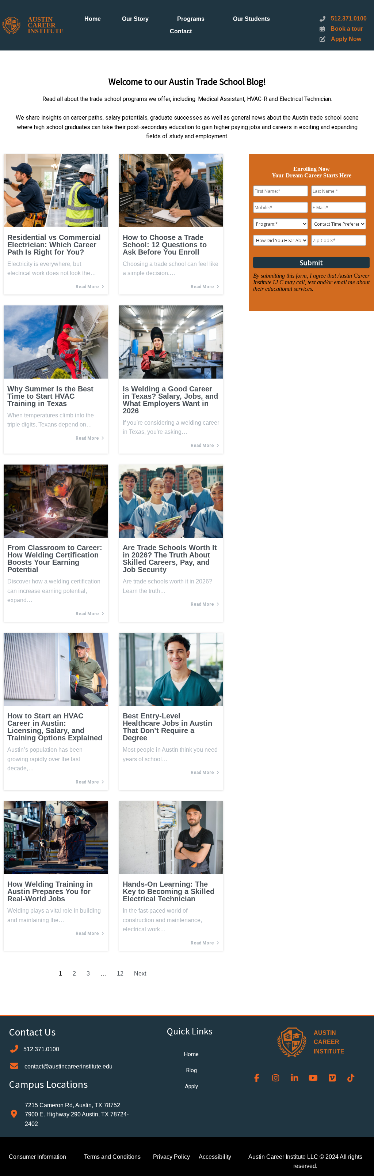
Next (140, 973)
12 (120, 973)
